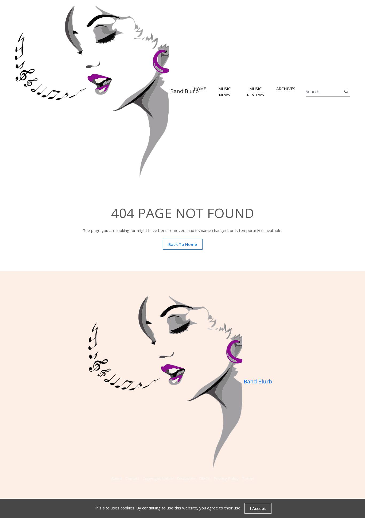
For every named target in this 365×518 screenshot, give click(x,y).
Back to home (182, 244)
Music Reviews (255, 92)
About (116, 478)
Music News (224, 92)
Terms (248, 478)
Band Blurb (177, 91)
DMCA (204, 478)
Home (200, 89)
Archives (285, 89)
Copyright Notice (158, 478)
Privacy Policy (226, 478)
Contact (132, 478)
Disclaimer (186, 478)
